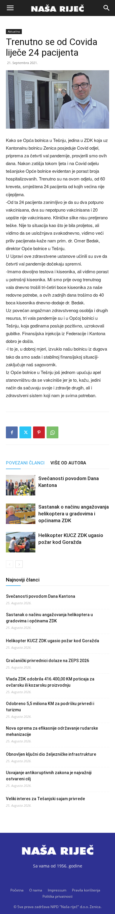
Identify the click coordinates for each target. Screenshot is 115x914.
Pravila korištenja (86, 890)
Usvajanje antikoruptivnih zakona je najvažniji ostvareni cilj (48, 775)
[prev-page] (9, 564)
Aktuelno (14, 31)
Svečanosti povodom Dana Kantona (40, 596)
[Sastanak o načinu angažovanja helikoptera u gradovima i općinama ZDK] (20, 514)
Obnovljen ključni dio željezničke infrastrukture (51, 754)
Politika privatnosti (57, 896)
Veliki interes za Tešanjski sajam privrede (45, 798)
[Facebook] (12, 432)
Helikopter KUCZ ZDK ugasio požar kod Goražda (52, 640)
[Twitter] (25, 432)
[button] (10, 8)
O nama (35, 890)
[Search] (106, 8)
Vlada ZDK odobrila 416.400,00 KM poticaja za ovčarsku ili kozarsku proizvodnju (50, 682)
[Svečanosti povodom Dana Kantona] (20, 485)
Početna (17, 890)
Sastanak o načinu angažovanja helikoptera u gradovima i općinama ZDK (73, 513)
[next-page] (19, 564)
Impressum (57, 890)
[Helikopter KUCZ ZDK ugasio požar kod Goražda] (20, 542)
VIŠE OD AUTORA (68, 463)
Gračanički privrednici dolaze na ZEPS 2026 (47, 660)
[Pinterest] (39, 432)
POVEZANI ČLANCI (25, 463)
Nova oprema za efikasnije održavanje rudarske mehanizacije (52, 731)
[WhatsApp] (52, 432)
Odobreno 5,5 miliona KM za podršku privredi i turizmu (50, 706)
